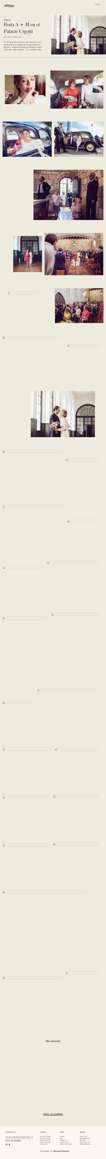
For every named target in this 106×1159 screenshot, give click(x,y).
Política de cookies (45, 1143)
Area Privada (66, 1144)
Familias (84, 1136)
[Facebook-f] (9, 1144)
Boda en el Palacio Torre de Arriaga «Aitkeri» (73, 1061)
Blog (62, 1136)
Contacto (64, 1142)
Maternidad (85, 1138)
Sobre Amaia (85, 1144)
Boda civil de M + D (14, 1060)
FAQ (61, 1138)
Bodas (7, 20)
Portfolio (84, 1142)
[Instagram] (6, 1144)
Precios (63, 1140)
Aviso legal (45, 1136)
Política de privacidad (45, 1139)
